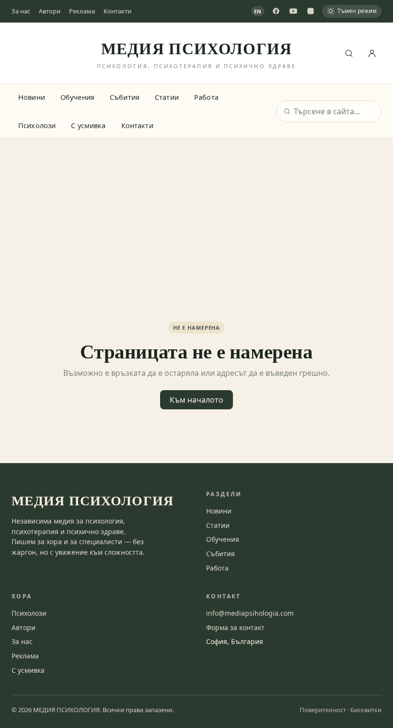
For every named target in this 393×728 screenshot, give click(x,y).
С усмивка (88, 125)
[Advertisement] (196, 210)
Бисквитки (365, 709)
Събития (124, 97)
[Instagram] (310, 11)
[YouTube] (293, 11)
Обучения (77, 97)
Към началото (196, 399)
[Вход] (371, 53)
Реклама (82, 11)
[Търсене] (348, 53)
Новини (31, 97)
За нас (21, 11)
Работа (206, 97)
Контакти (117, 11)
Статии (167, 97)
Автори (49, 11)
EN (258, 11)
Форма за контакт (235, 627)
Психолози (37, 125)
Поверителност (323, 709)
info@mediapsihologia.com (250, 613)
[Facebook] (276, 11)
